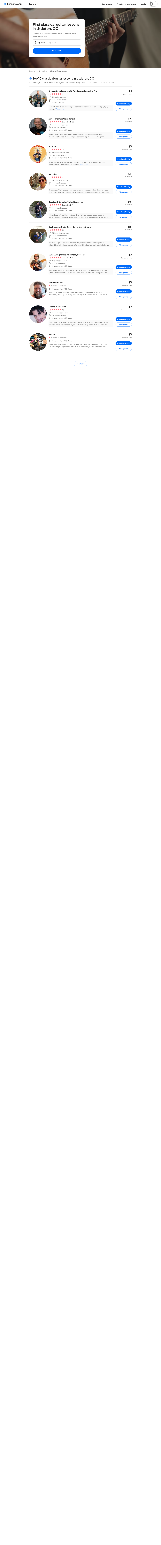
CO (38, 71)
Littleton (45, 71)
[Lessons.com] (13, 4)
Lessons (32, 71)
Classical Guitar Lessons (58, 71)
